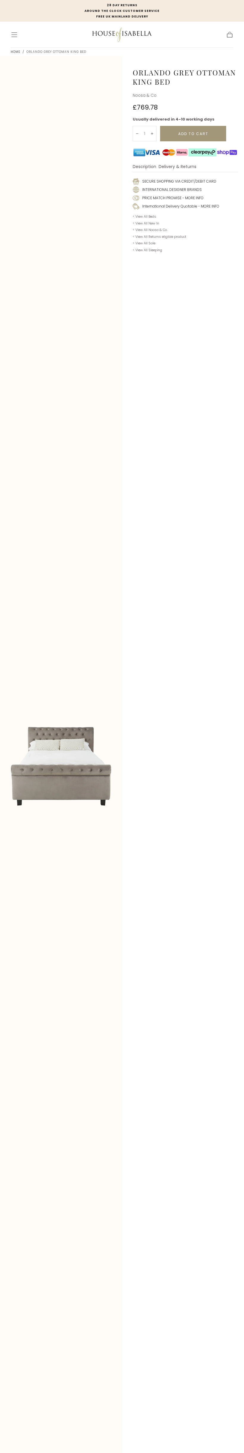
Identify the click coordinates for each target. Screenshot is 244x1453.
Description (144, 167)
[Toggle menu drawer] (14, 34)
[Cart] (229, 34)
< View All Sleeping (147, 250)
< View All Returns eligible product (159, 236)
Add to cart (193, 133)
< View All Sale (144, 243)
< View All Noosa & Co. (150, 229)
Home (15, 52)
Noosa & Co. (145, 95)
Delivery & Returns (177, 167)
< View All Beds (144, 216)
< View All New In (146, 223)
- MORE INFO (193, 197)
